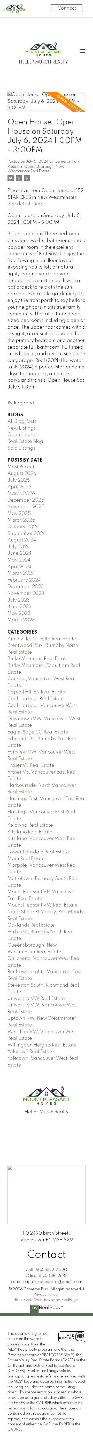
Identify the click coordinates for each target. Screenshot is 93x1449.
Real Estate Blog (25, 441)
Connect (67, 8)
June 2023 (19, 606)
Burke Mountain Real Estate (37, 658)
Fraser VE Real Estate (30, 765)
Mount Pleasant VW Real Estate (42, 905)
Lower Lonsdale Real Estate (38, 852)
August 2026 (21, 473)
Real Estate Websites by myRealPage (46, 1300)
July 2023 (18, 600)
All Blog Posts (21, 421)
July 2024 (18, 547)
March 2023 (21, 620)
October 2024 (23, 527)
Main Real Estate (26, 858)
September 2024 (26, 533)
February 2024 (24, 580)
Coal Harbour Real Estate (35, 699)
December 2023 (25, 586)
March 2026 (21, 493)
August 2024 (21, 540)
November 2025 (25, 507)
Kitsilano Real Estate (29, 832)
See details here (25, 204)
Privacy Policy (45, 1295)
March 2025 (21, 520)
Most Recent (20, 467)
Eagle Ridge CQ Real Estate (37, 732)
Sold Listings (21, 448)
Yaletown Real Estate (30, 1051)
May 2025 (19, 513)
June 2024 (19, 553)
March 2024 (21, 573)
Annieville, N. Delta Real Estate (41, 639)
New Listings (21, 428)
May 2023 (18, 613)
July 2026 (18, 480)
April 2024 (19, 567)
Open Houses (22, 434)
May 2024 (18, 560)
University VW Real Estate (36, 998)
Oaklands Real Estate (31, 925)
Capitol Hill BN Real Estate (36, 692)
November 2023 (25, 593)
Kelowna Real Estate (30, 825)
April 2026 (19, 487)
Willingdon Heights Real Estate (41, 1045)
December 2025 (25, 500)
